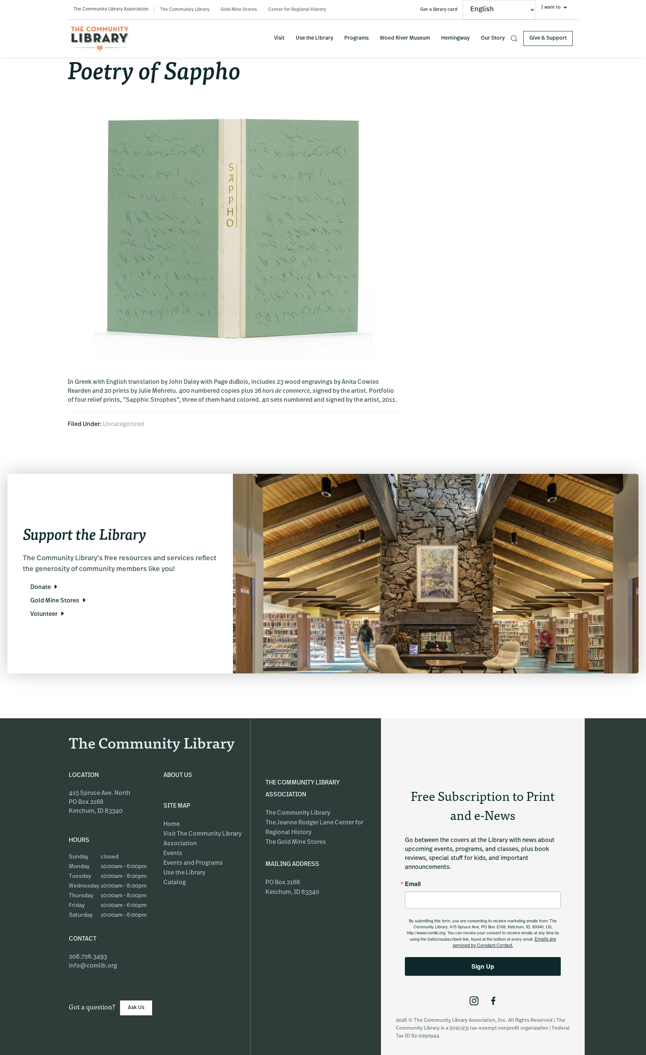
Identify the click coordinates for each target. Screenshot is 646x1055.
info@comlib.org (93, 966)
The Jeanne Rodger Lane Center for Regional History (314, 828)
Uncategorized (123, 425)
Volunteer (44, 614)
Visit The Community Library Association (202, 839)
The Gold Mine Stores (295, 842)
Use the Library (314, 38)
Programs (356, 38)
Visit (279, 38)
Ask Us (136, 1008)
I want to (550, 7)
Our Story (493, 38)
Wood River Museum (405, 38)
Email (413, 884)
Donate (40, 587)
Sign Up (482, 966)
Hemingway (455, 38)
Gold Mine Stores (239, 9)
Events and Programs (193, 863)
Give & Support (548, 38)
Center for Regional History (297, 9)
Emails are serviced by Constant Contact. (504, 941)
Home (171, 824)
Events (172, 854)
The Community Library (184, 9)
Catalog (174, 883)
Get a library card (438, 9)
